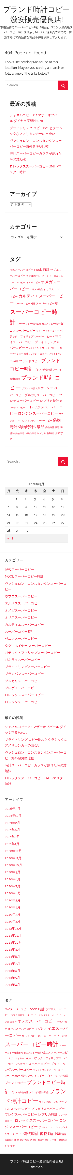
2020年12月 (13, 851)
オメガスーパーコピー (21, 610)
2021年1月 (12, 844)
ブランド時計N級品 (38, 1092)
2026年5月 (12, 809)
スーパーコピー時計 (19, 632)
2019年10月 (13, 942)
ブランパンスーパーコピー (24, 674)
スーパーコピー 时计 (25, 303)
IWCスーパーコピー (21, 269)
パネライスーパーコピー (23, 660)
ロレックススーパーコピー (24, 695)
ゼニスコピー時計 (51, 323)
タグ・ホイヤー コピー (47, 331)
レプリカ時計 (49, 401)
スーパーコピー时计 (48, 303)
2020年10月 (13, 865)
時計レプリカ (39, 433)
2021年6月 (12, 830)
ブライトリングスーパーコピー (27, 667)
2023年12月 (13, 816)
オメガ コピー (33, 282)
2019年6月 (12, 971)
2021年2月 (12, 837)
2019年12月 (13, 928)
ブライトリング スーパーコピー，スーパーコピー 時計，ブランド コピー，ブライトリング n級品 (36, 355)
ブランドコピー (29, 361)
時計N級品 (26, 1140)
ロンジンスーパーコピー (38, 413)
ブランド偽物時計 (43, 369)
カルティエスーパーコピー (24, 625)
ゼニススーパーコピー (21, 638)
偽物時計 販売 (52, 427)
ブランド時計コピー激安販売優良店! (36, 1161)
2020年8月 (12, 879)
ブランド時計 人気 (31, 388)
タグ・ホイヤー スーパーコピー (28, 646)
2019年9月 (12, 949)
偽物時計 (31, 1133)
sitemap (37, 1167)
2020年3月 (12, 914)
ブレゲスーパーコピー (21, 688)
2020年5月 (12, 900)
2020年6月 (13, 893)
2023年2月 (12, 823)
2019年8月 (12, 957)
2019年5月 (12, 978)
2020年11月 (13, 858)
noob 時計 (41, 270)
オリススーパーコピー (21, 617)
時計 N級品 (26, 433)
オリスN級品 (36, 289)
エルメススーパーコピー (23, 603)
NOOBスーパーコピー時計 (24, 576)
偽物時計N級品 (31, 426)
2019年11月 (13, 935)
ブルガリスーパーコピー (41, 395)
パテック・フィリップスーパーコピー (32, 653)
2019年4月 (12, 985)
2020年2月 (12, 921)
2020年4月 (12, 907)
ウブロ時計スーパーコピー (39, 276)
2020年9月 (12, 872)
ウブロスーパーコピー (21, 596)
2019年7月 (12, 964)
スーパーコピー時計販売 (28, 323)
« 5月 (11, 538)
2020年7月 (12, 886)
